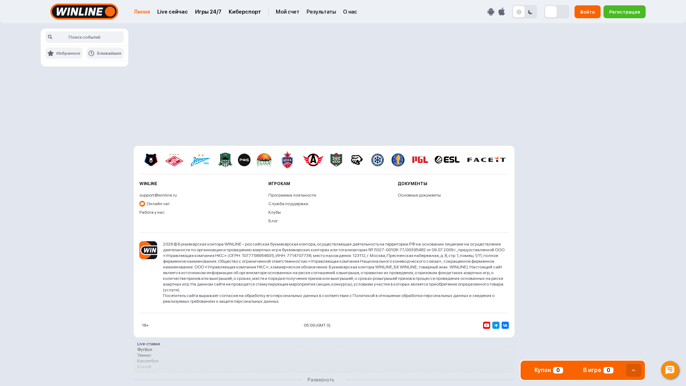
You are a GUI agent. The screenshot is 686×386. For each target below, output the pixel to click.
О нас (350, 12)
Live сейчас (172, 12)
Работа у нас (152, 212)
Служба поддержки (288, 203)
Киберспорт (245, 12)
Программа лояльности (292, 195)
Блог (273, 220)
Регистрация (624, 11)
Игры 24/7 (208, 12)
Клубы (274, 212)
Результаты (321, 12)
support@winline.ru (158, 195)
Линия (142, 12)
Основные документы (419, 195)
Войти (587, 11)
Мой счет (287, 12)
